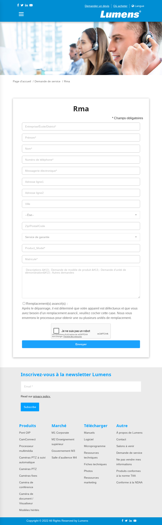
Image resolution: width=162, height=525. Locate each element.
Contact (121, 439)
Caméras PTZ (28, 469)
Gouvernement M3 (63, 450)
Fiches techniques (95, 464)
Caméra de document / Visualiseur (26, 498)
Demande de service (47, 81)
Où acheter (120, 6)
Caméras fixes (28, 475)
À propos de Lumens (129, 432)
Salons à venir (125, 446)
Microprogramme (94, 446)
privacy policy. (42, 396)
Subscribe (30, 407)
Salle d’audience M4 (64, 457)
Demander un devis (97, 6)
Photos (88, 470)
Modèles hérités (29, 510)
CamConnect (27, 439)
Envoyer (81, 344)
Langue (139, 6)
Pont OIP (24, 432)
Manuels (89, 432)
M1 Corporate (60, 432)
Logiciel (88, 439)
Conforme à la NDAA (129, 482)
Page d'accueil (22, 81)
